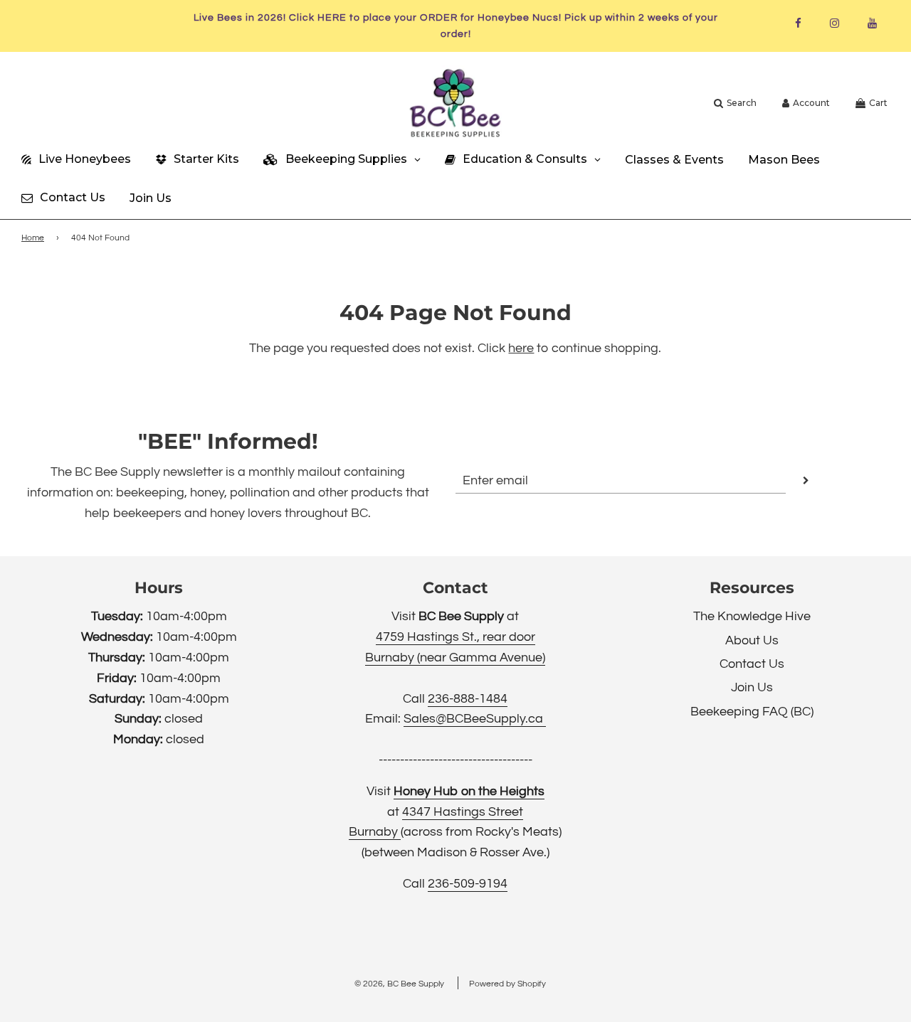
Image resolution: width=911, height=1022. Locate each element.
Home (32, 238)
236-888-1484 (467, 699)
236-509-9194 (467, 883)
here (521, 348)
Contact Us (752, 664)
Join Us (752, 687)
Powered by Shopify (507, 984)
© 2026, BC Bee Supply (399, 984)
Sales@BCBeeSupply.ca (475, 718)
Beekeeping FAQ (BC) (751, 711)
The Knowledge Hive (752, 616)
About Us (752, 640)
